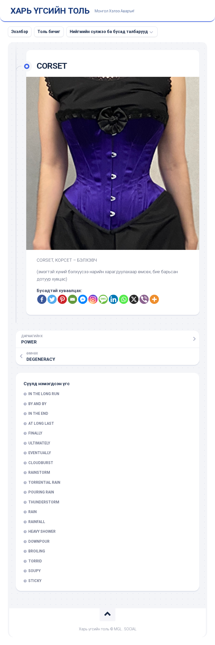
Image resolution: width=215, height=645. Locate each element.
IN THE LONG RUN (43, 394)
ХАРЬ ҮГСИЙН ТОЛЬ (49, 11)
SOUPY (34, 571)
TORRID (35, 561)
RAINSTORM (39, 472)
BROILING (36, 551)
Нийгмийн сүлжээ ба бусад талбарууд (109, 31)
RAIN (32, 512)
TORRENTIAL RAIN (44, 482)
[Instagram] (93, 299)
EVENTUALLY (39, 453)
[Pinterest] (62, 299)
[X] (133, 299)
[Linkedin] (113, 299)
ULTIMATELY (39, 443)
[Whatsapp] (123, 299)
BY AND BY (37, 404)
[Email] (72, 299)
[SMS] (103, 299)
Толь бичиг (48, 31)
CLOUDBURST (40, 463)
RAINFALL (36, 522)
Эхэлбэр (19, 31)
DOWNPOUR (39, 541)
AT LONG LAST (41, 423)
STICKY (34, 581)
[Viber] (144, 299)
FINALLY (35, 433)
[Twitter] (52, 299)
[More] (154, 299)
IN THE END (38, 413)
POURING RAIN (41, 492)
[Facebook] (41, 299)
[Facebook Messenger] (82, 299)
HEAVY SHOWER (42, 531)
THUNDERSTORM (43, 502)
